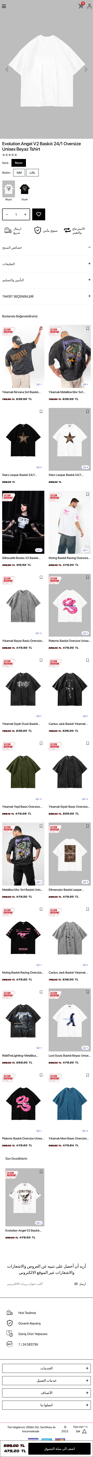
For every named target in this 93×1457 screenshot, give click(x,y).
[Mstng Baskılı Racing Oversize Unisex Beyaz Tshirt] (70, 522)
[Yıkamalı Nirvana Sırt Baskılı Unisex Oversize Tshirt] (23, 356)
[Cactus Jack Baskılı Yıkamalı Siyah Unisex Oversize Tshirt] (70, 688)
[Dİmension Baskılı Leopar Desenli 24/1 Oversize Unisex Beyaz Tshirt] (70, 854)
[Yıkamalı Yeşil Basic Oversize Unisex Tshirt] (23, 771)
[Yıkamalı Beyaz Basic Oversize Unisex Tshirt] (23, 605)
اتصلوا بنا (46, 1405)
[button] (7, 69)
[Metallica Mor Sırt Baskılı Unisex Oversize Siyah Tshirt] (23, 854)
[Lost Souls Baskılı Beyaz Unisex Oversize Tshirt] (70, 1019)
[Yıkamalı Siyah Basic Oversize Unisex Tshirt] (70, 771)
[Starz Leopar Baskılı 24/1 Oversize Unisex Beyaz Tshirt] (70, 439)
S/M (19, 172)
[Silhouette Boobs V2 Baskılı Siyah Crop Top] (23, 522)
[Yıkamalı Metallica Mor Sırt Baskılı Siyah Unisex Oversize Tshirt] (70, 356)
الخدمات (46, 1368)
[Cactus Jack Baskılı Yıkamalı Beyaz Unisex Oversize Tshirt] (70, 937)
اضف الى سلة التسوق (59, 1449)
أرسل (82, 1284)
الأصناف (46, 1393)
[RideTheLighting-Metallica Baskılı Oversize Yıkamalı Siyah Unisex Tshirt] (23, 1019)
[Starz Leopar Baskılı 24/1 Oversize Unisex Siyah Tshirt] (23, 439)
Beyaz (18, 162)
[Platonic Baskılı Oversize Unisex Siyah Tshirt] (23, 1102)
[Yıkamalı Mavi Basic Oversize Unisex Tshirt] (70, 1102)
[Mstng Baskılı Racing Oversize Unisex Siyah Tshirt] (23, 937)
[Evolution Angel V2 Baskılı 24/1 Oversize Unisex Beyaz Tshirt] (24, 1197)
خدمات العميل (47, 1380)
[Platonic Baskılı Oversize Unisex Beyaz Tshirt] (70, 605)
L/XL (32, 172)
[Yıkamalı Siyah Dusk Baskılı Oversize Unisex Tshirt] (23, 688)
